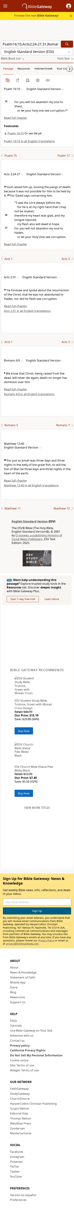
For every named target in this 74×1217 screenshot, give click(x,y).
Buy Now (23, 731)
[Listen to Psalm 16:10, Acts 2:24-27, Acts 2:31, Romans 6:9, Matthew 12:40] (48, 80)
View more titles (37, 808)
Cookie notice (19, 1060)
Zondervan (17, 1128)
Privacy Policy (46, 940)
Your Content (65, 68)
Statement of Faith (22, 977)
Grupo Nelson (19, 1108)
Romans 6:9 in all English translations (29, 394)
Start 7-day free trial (22, 599)
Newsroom (17, 997)
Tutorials (16, 1026)
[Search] (67, 44)
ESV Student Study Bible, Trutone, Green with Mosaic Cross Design (33, 704)
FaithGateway (19, 1089)
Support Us (18, 1002)
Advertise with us (21, 1035)
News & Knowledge (23, 972)
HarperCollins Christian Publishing (33, 1104)
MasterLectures (20, 1133)
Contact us (17, 1040)
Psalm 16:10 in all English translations (29, 141)
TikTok (14, 1167)
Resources (23, 68)
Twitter (15, 1172)
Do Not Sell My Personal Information (36, 1055)
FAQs (13, 1021)
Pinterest (16, 1162)
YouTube (16, 1176)
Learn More (52, 599)
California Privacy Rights (27, 1050)
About (14, 967)
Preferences (18, 1200)
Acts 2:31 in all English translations (27, 311)
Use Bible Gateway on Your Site (31, 1030)
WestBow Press (20, 1123)
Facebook (16, 1152)
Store (13, 987)
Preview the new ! (36, 15)
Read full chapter (15, 118)
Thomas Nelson (20, 1118)
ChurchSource (19, 1099)
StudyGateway (20, 1094)
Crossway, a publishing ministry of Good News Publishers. (37, 537)
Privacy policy (20, 1045)
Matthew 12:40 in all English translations (31, 485)
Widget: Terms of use (24, 1070)
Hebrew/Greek (43, 68)
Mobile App (18, 982)
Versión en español (23, 1195)
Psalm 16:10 (16, 133)
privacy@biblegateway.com (22, 943)
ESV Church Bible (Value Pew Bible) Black (34, 768)
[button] (68, 6)
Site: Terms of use (22, 1065)
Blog (13, 992)
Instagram (17, 1157)
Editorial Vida (19, 1113)
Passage (8, 68)
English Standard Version (30, 521)
